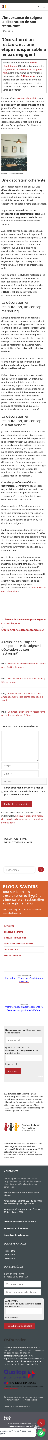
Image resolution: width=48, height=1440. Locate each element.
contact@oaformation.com (15, 1355)
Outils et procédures (15, 938)
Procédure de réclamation (16, 1228)
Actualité (9, 926)
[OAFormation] (3, 6)
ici (30, 1406)
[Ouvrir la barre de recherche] (39, 6)
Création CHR (11, 949)
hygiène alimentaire (27, 97)
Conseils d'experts (13, 932)
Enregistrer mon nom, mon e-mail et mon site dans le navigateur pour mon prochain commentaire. (24, 791)
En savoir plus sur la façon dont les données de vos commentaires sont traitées (22, 819)
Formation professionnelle (18, 943)
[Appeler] (41, 1423)
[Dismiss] (35, 1428)
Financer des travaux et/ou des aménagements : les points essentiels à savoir (22, 697)
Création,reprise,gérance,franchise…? (22, 629)
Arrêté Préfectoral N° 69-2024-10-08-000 (22, 1201)
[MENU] (45, 6)
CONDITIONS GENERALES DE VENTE (20, 1221)
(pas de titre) (9, 1251)
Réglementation (12, 955)
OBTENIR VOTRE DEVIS (14, 1274)
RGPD (40, 1076)
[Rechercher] (41, 869)
